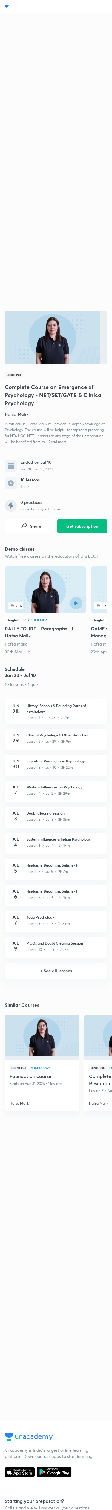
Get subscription (82, 526)
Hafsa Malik (16, 644)
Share (35, 526)
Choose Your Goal (30, 7)
